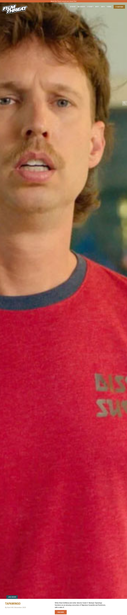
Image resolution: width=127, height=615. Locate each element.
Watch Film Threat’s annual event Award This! (63, 1)
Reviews (73, 7)
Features (90, 7)
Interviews (81, 7)
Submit (109, 7)
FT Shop (119, 7)
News (97, 7)
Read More (61, 612)
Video (103, 7)
